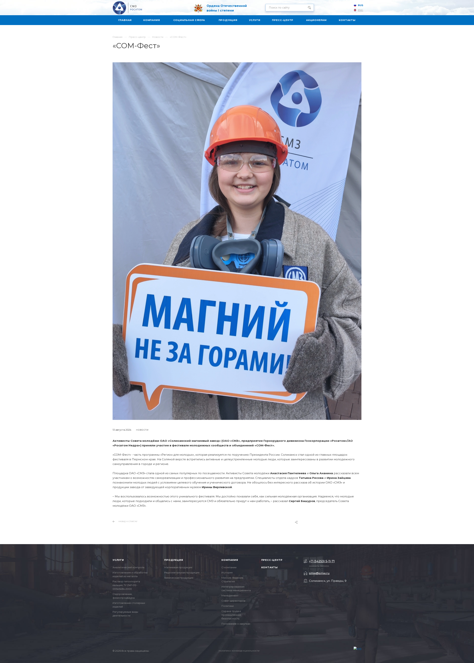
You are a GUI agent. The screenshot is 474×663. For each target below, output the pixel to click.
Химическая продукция (178, 577)
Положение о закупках (235, 623)
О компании (228, 567)
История (227, 572)
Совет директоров (233, 600)
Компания (229, 559)
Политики (227, 605)
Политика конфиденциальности (239, 651)
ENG (360, 10)
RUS (360, 5)
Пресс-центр (272, 559)
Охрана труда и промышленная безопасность (231, 615)
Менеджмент (229, 595)
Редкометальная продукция (181, 572)
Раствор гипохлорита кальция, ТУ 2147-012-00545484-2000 (126, 585)
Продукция (173, 559)
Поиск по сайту (308, 7)
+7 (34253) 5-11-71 (322, 561)
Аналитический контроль (128, 567)
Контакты (269, 567)
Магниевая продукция (178, 567)
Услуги (118, 559)
